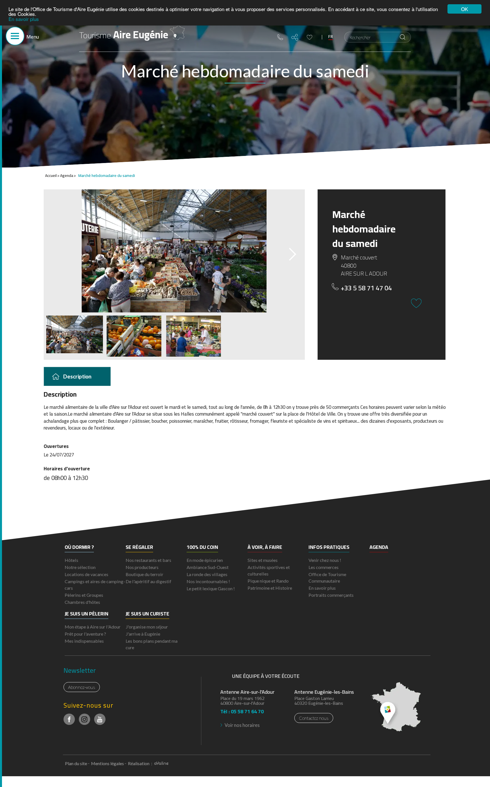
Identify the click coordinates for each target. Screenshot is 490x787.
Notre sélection (80, 567)
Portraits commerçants (331, 595)
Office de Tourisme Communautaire (327, 577)
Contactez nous (314, 718)
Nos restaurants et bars (148, 560)
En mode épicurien (205, 560)
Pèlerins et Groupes (84, 595)
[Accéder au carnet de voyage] (309, 37)
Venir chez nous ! (325, 560)
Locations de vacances (86, 574)
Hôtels (71, 560)
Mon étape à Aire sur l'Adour (93, 626)
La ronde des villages (207, 574)
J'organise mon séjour (147, 626)
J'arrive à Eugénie (143, 633)
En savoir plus (24, 18)
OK (464, 8)
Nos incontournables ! (208, 581)
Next (287, 252)
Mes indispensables (84, 641)
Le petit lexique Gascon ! (211, 588)
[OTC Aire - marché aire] (174, 250)
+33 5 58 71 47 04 (366, 288)
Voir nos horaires (242, 725)
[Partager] (295, 37)
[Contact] (280, 37)
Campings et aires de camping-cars (95, 585)
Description (77, 376)
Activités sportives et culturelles (269, 570)
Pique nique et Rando (268, 580)
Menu (32, 36)
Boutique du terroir (144, 574)
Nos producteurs (142, 567)
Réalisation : (140, 763)
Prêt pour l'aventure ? (85, 633)
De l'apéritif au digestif (148, 581)
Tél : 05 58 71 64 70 (242, 709)
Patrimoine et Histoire (270, 588)
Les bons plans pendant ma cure (152, 644)
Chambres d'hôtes (82, 602)
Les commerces (324, 567)
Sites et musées (263, 560)
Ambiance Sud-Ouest (208, 567)
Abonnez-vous (81, 687)
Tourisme (123, 34)
